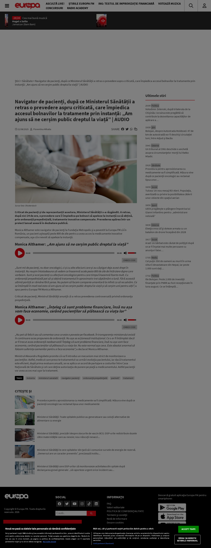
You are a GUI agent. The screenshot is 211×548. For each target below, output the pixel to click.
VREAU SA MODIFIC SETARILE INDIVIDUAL (187, 539)
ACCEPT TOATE (188, 529)
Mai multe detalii (49, 541)
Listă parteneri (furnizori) (103, 543)
